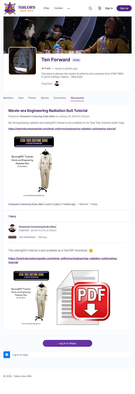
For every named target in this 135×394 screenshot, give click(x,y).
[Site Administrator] (12, 237)
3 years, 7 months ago (63, 204)
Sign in (109, 8)
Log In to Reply (67, 343)
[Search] (90, 8)
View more (76, 76)
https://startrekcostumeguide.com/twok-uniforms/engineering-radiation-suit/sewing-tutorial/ (62, 128)
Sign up (124, 8)
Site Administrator (27, 237)
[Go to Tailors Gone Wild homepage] (19, 8)
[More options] (68, 8)
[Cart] (100, 8)
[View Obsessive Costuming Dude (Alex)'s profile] (12, 228)
